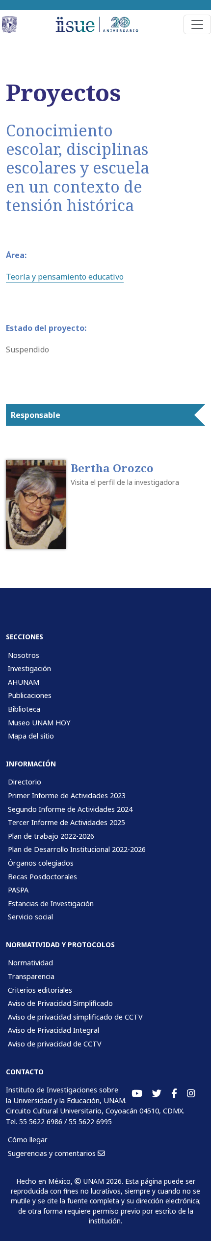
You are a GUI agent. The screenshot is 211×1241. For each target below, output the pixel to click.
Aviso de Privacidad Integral (53, 1030)
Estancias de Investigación (51, 903)
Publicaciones (30, 695)
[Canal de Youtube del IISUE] (137, 1094)
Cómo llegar (28, 1139)
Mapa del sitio (31, 735)
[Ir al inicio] (101, 24)
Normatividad (30, 962)
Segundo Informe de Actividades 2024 (70, 809)
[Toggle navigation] (197, 24)
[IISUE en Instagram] (191, 1094)
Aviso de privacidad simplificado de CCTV (75, 1017)
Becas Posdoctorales (42, 876)
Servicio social (30, 916)
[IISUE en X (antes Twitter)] (156, 1094)
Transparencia (31, 976)
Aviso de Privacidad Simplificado (60, 1003)
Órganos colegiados (41, 863)
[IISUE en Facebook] (174, 1094)
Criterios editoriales (40, 990)
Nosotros (23, 655)
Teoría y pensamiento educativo (65, 276)
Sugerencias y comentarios (53, 1153)
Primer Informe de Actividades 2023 (67, 795)
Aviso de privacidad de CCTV (55, 1043)
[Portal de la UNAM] (10, 24)
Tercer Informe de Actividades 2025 (66, 822)
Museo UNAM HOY (39, 722)
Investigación (29, 668)
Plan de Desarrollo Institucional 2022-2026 (77, 849)
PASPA (18, 889)
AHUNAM (23, 682)
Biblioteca (24, 709)
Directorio (24, 781)
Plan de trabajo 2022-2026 (51, 836)
